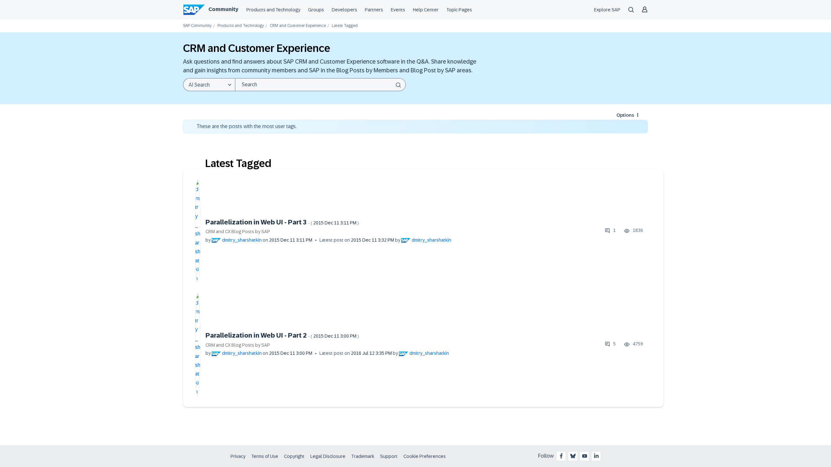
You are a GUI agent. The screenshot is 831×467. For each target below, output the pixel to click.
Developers (344, 9)
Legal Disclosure (327, 456)
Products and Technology (273, 9)
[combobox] (320, 84)
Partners (374, 9)
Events (398, 9)
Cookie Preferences (424, 456)
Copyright (294, 456)
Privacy (237, 456)
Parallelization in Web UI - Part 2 (282, 335)
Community (223, 9)
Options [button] (625, 115)
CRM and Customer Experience (298, 26)
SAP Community (197, 26)
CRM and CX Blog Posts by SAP (237, 231)
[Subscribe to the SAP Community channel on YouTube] (584, 456)
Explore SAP (607, 9)
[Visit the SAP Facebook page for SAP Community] (561, 456)
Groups (316, 9)
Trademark (362, 456)
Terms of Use (264, 456)
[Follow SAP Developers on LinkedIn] (596, 456)
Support (389, 456)
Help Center (426, 9)
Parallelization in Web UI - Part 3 (282, 222)
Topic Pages (459, 9)
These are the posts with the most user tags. (246, 126)
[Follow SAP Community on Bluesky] (573, 456)
